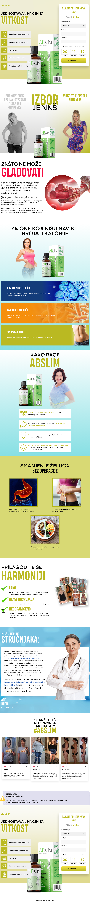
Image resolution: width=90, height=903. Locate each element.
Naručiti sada (73, 60)
